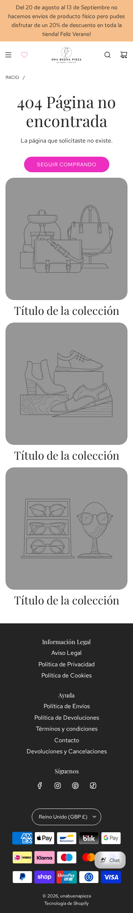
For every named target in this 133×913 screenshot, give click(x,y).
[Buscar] (107, 55)
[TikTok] (93, 785)
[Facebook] (40, 785)
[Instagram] (58, 785)
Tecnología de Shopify (66, 903)
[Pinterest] (75, 785)
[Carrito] (124, 55)
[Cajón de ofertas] (24, 55)
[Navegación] (8, 55)
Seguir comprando (66, 164)
